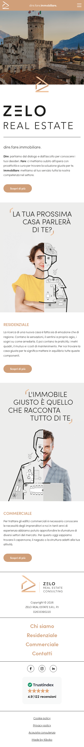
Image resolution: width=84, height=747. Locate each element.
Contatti (42, 653)
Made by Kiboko (42, 739)
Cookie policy (42, 718)
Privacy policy (42, 725)
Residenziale (42, 635)
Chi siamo (42, 626)
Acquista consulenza (42, 732)
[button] (42, 690)
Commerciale (42, 644)
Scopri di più (17, 188)
